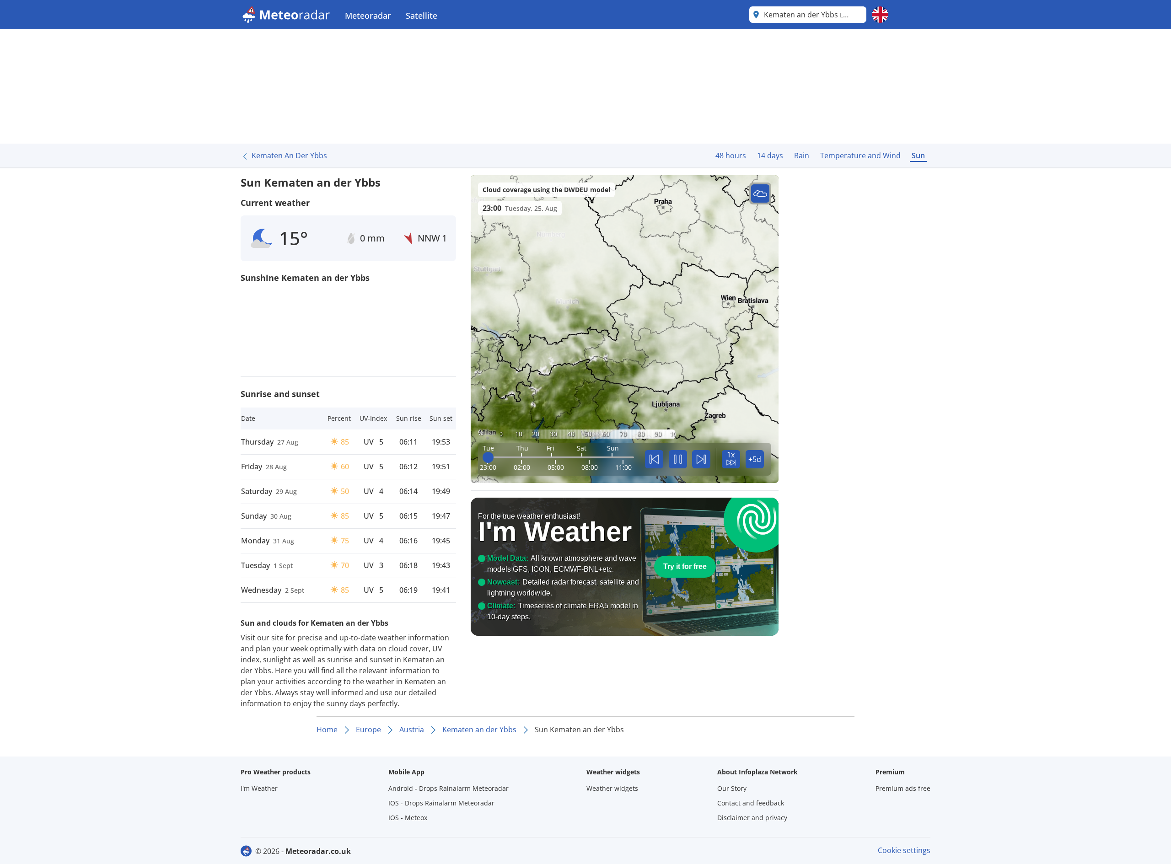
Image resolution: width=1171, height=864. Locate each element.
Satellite (421, 15)
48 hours (730, 155)
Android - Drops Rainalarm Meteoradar (448, 788)
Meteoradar (368, 15)
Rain (801, 155)
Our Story (732, 788)
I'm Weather (259, 788)
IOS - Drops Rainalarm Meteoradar (441, 803)
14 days (770, 155)
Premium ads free (903, 788)
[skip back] (654, 459)
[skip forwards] (701, 459)
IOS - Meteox (407, 817)
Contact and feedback (750, 803)
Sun (918, 155)
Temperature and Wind (860, 155)
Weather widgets (612, 788)
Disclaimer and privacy (752, 817)
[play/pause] (678, 459)
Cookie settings (904, 850)
